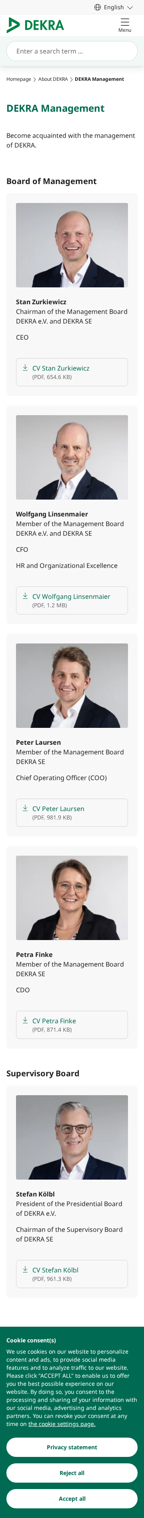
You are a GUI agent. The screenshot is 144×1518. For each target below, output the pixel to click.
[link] (114, 7)
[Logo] (38, 25)
